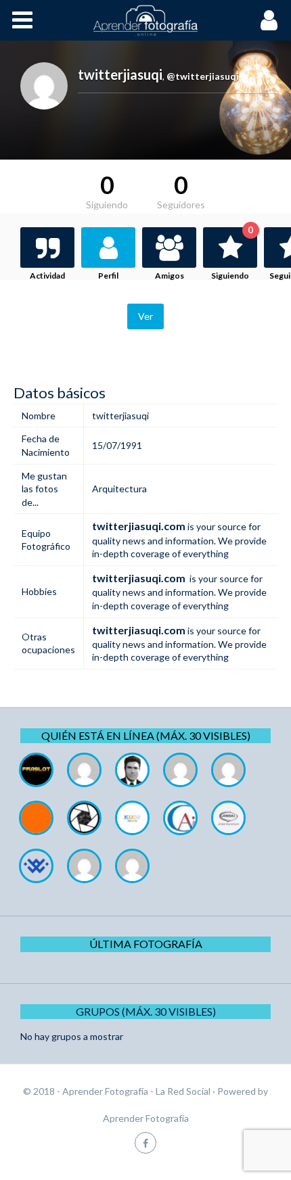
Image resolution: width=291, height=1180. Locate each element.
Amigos (169, 275)
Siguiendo (232, 254)
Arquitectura (119, 488)
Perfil (108, 275)
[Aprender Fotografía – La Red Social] (145, 20)
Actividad (47, 275)
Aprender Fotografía (146, 1118)
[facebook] (145, 1142)
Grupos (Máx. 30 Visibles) (146, 1011)
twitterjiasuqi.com (138, 525)
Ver (145, 316)
